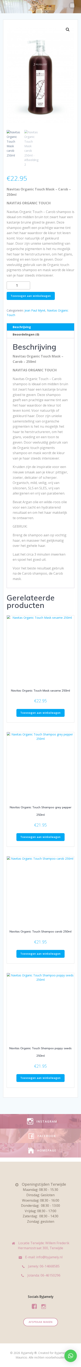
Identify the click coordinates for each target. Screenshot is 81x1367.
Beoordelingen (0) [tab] (26, 334)
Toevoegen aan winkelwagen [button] (40, 713)
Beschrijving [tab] (22, 327)
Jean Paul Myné (35, 310)
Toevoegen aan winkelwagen (31, 296)
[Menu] (72, 5)
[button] (67, 29)
